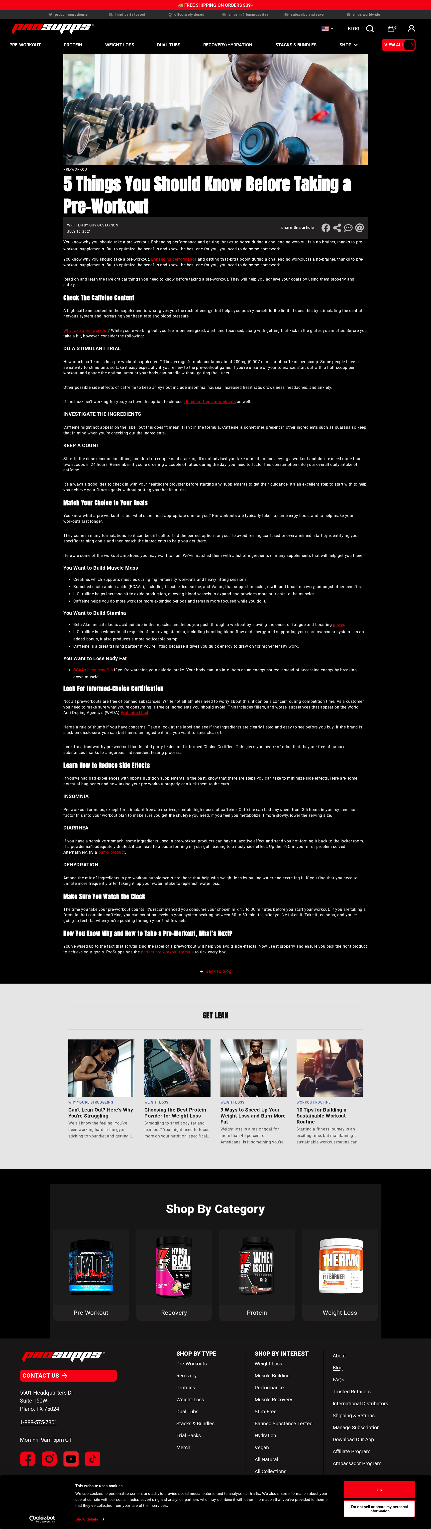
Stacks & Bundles (296, 44)
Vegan (262, 1447)
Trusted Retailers (352, 1392)
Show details (86, 1519)
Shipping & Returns (354, 1416)
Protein (257, 1312)
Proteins (185, 1388)
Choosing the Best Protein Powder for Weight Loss (175, 1113)
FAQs (338, 1380)
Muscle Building (272, 1376)
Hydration (265, 1435)
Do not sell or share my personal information (379, 1508)
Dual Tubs (187, 1412)
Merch (183, 1447)
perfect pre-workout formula (167, 952)
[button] (370, 28)
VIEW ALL (394, 44)
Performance (269, 1388)
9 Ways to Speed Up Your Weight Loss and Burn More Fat (253, 1116)
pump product (112, 852)
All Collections (270, 1471)
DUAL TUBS (168, 44)
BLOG (353, 28)
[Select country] (327, 29)
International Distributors (360, 1404)
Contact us (40, 1375)
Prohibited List (134, 712)
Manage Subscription (356, 1427)
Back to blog (218, 971)
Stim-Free (266, 1412)
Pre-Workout (25, 44)
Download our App (353, 1439)
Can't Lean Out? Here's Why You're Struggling (100, 1113)
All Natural (266, 1459)
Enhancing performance (174, 259)
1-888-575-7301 (38, 1422)
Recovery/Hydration (227, 44)
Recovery (174, 1312)
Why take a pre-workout (85, 330)
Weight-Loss (190, 1400)
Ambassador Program (357, 1463)
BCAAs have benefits (93, 670)
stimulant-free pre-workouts (210, 401)
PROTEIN (73, 44)
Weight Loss (119, 44)
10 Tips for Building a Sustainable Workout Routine (321, 1116)
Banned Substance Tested (284, 1424)
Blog (337, 1368)
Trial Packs (188, 1435)
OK (379, 1490)
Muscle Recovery (273, 1400)
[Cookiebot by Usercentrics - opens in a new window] (42, 1519)
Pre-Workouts (191, 1364)
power (338, 624)
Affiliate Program (352, 1451)
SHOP (345, 44)
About (339, 1356)
